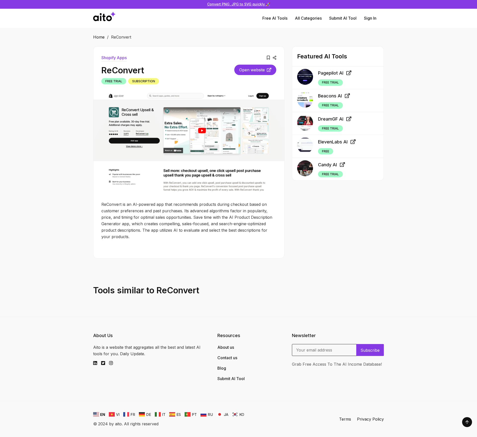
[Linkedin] (97, 363)
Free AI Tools (274, 18)
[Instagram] (113, 363)
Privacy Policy (370, 419)
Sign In (370, 18)
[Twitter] (105, 363)
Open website (252, 69)
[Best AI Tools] (104, 18)
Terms (345, 419)
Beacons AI (330, 96)
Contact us (227, 357)
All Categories (308, 18)
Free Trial (113, 81)
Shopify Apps (114, 57)
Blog (221, 368)
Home (99, 37)
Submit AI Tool (343, 18)
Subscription (143, 81)
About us (225, 347)
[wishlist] (268, 57)
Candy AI (327, 164)
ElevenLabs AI (333, 141)
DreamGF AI (330, 119)
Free (325, 151)
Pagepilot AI (330, 73)
